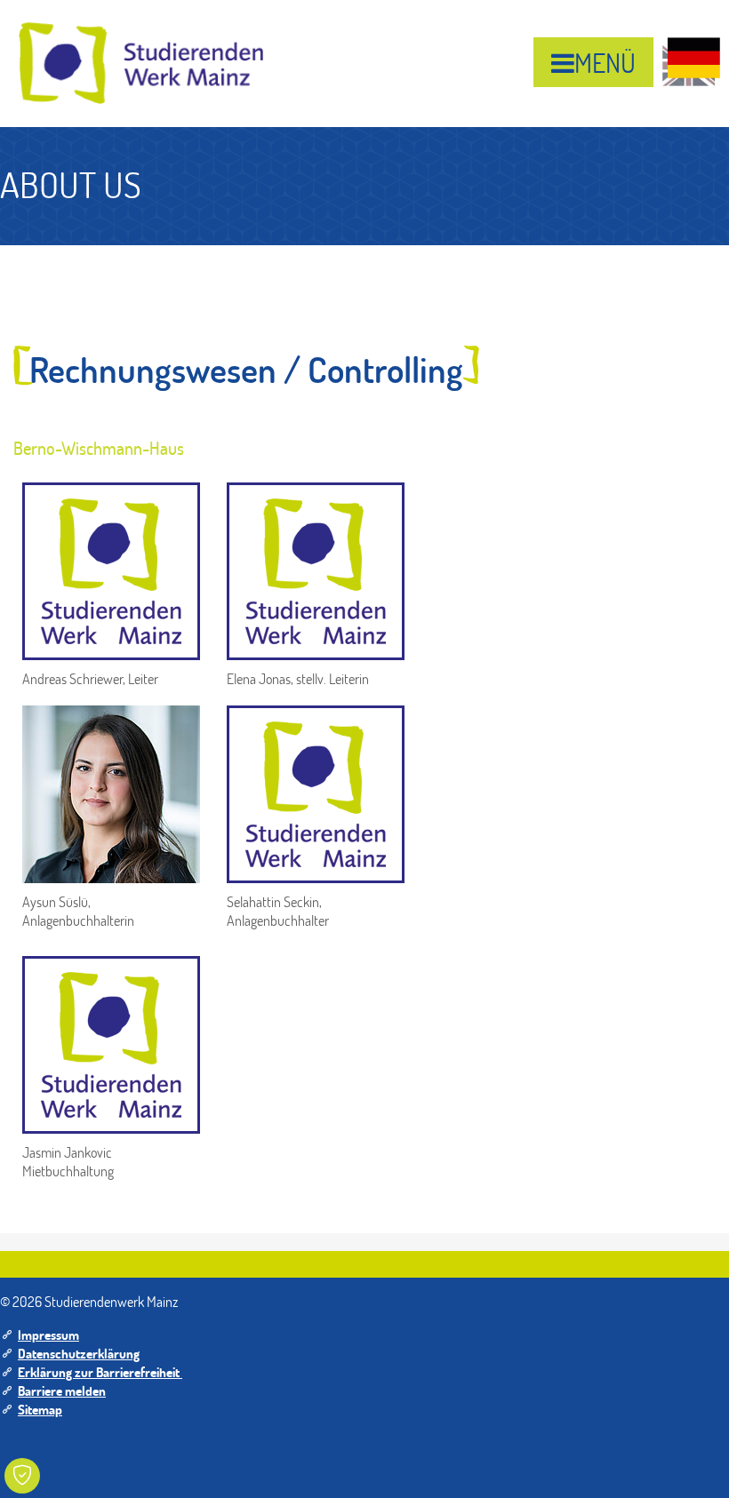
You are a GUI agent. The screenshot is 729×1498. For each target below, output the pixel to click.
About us (70, 184)
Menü (605, 62)
